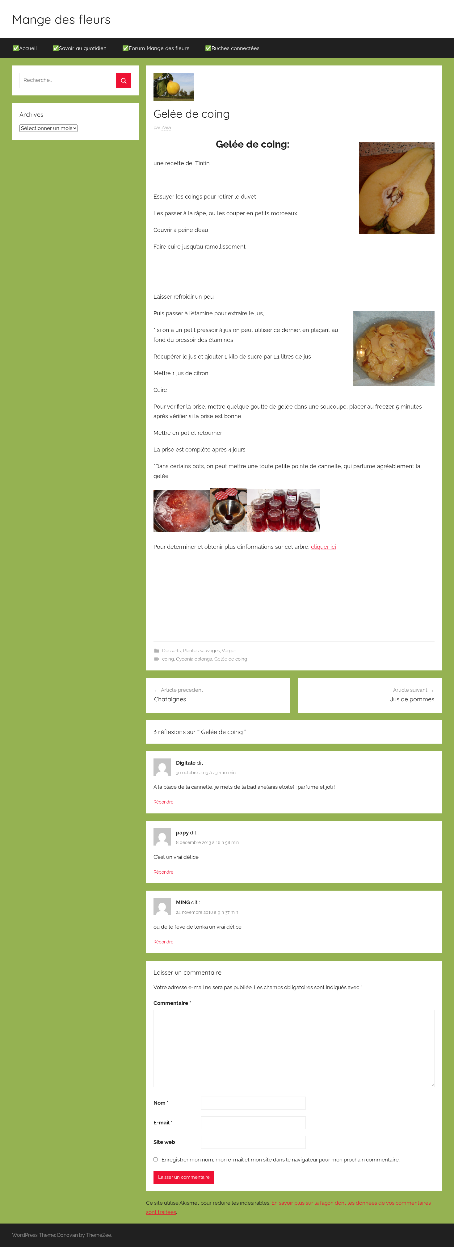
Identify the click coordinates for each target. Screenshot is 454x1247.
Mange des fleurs (61, 19)
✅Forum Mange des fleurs (155, 48)
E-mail (163, 1122)
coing (168, 659)
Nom (161, 1103)
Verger (229, 650)
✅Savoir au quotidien (80, 48)
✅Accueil (25, 48)
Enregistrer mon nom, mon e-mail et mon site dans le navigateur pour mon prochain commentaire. (281, 1160)
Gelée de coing (230, 659)
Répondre (163, 802)
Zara (166, 127)
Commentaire (172, 1003)
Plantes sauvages (201, 650)
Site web (164, 1142)
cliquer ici (323, 547)
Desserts (171, 650)
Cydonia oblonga (194, 659)
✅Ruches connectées (232, 48)
